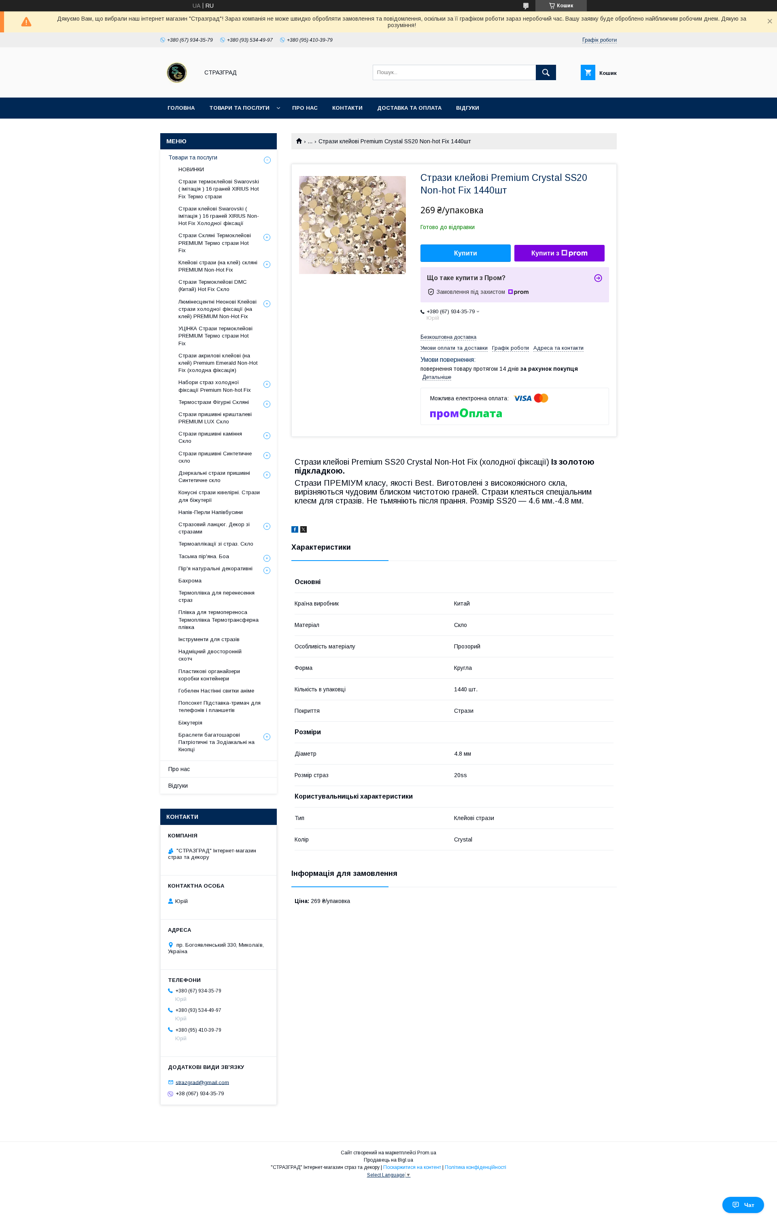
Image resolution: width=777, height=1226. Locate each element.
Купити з (545, 253)
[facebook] (294, 530)
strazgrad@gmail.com (202, 1082)
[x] (303, 530)
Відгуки (467, 108)
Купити (465, 253)
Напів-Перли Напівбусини (210, 512)
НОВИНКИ (191, 169)
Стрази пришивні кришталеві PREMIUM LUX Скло (215, 418)
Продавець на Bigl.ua (388, 1160)
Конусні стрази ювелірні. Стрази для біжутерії (219, 496)
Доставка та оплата (409, 108)
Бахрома (190, 581)
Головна (181, 108)
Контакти (347, 108)
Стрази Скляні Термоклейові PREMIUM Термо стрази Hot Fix (214, 242)
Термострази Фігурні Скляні (213, 402)
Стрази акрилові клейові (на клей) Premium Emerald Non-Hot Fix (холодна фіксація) (217, 363)
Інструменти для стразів (209, 639)
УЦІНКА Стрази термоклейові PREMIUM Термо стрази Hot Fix (215, 335)
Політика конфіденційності (475, 1167)
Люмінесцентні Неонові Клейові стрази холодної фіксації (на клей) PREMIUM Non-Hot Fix (217, 309)
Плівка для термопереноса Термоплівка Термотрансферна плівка (218, 619)
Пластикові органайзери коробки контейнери (209, 675)
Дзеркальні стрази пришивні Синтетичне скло (214, 476)
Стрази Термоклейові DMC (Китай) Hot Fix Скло (212, 285)
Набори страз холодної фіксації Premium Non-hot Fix (214, 386)
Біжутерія (190, 723)
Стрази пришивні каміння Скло (210, 437)
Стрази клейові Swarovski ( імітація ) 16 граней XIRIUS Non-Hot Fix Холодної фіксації (218, 216)
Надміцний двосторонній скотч (210, 655)
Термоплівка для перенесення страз (216, 596)
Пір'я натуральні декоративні (215, 568)
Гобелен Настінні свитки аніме (216, 691)
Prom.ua (426, 1153)
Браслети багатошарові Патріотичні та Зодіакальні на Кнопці (216, 742)
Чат (749, 1205)
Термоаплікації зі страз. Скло (215, 544)
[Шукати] (546, 72)
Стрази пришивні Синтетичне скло (215, 457)
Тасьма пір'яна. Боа (203, 556)
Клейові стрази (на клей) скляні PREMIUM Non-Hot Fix (217, 266)
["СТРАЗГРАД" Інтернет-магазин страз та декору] (177, 87)
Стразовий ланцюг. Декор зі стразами (214, 528)
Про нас (305, 108)
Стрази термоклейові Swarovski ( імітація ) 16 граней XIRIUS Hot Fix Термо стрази (218, 188)
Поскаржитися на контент (412, 1167)
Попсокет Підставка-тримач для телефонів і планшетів (219, 706)
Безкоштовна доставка (448, 337)
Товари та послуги (239, 108)
